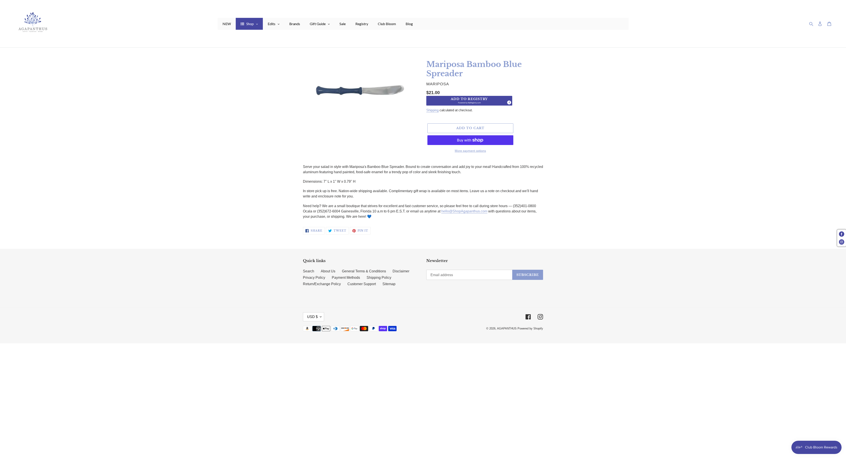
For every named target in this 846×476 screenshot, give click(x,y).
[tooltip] (509, 102)
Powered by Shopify (530, 328)
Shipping (432, 110)
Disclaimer (401, 271)
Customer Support (361, 284)
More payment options (470, 150)
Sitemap (388, 284)
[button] (469, 101)
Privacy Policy (314, 277)
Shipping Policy (379, 277)
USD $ (312, 317)
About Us (328, 271)
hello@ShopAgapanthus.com (464, 211)
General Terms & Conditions (364, 271)
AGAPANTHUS (507, 328)
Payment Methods (346, 277)
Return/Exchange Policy (322, 284)
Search (308, 271)
